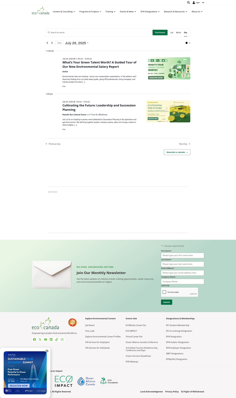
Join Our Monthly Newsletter (101, 272)
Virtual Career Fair (134, 336)
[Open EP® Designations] (159, 11)
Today (59, 43)
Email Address (167, 268)
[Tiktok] (56, 339)
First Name (166, 251)
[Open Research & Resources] (186, 11)
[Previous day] (47, 42)
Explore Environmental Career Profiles (103, 336)
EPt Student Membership (177, 325)
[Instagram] (62, 339)
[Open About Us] (202, 11)
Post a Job (90, 331)
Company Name (168, 277)
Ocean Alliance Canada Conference (142, 342)
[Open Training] (115, 11)
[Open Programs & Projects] (100, 11)
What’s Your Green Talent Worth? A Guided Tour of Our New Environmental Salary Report (99, 64)
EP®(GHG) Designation (176, 359)
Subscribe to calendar (176, 152)
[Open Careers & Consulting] (74, 11)
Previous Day (54, 143)
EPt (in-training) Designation (179, 331)
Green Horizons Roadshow (138, 356)
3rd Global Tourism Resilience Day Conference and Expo (141, 349)
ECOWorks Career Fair (136, 325)
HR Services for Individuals (97, 348)
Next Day (183, 143)
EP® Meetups (132, 361)
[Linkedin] (51, 339)
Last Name (166, 259)
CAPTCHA (165, 285)
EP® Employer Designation (178, 348)
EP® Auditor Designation (177, 342)
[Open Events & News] (135, 11)
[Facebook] (34, 339)
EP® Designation (174, 336)
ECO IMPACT (131, 331)
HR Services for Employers (97, 342)
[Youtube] (45, 339)
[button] (187, 42)
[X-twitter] (39, 339)
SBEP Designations (174, 353)
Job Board (89, 325)
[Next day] (52, 42)
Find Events (160, 32)
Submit (166, 302)
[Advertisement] (118, 211)
